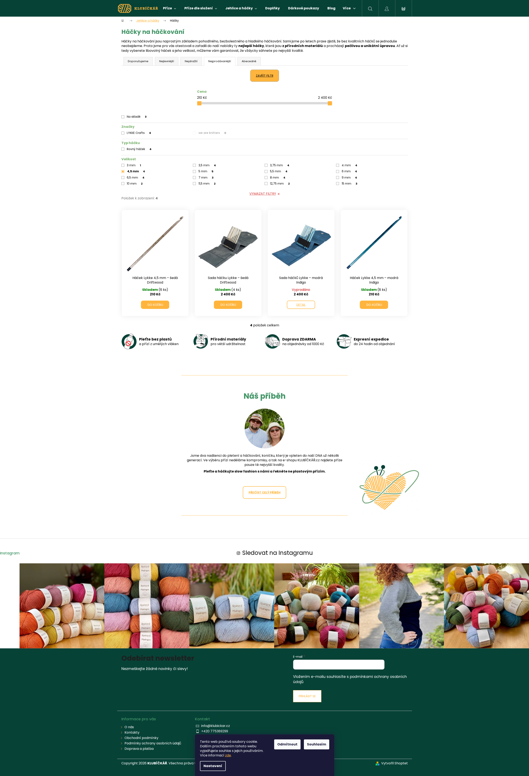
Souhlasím (316, 744)
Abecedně (249, 61)
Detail (301, 305)
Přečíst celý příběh (264, 492)
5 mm (206, 171)
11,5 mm (207, 183)
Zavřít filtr (264, 76)
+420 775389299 (214, 731)
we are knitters (212, 133)
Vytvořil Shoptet (394, 763)
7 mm (206, 177)
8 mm (277, 177)
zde (228, 755)
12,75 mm (280, 183)
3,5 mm (207, 165)
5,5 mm (278, 171)
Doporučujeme (138, 61)
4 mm (349, 165)
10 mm (135, 183)
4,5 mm (136, 171)
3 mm (134, 165)
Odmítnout (287, 744)
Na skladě (137, 117)
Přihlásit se (307, 696)
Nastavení (212, 766)
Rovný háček (139, 149)
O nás (129, 727)
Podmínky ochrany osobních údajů (153, 743)
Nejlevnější (166, 61)
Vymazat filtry (262, 193)
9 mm (349, 177)
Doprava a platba (139, 748)
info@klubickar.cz (215, 725)
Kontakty (132, 732)
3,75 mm (279, 165)
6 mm (349, 171)
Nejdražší (191, 61)
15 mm (349, 183)
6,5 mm (135, 177)
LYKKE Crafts (139, 133)
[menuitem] (169, 8)
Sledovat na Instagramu (277, 553)
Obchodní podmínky (141, 737)
